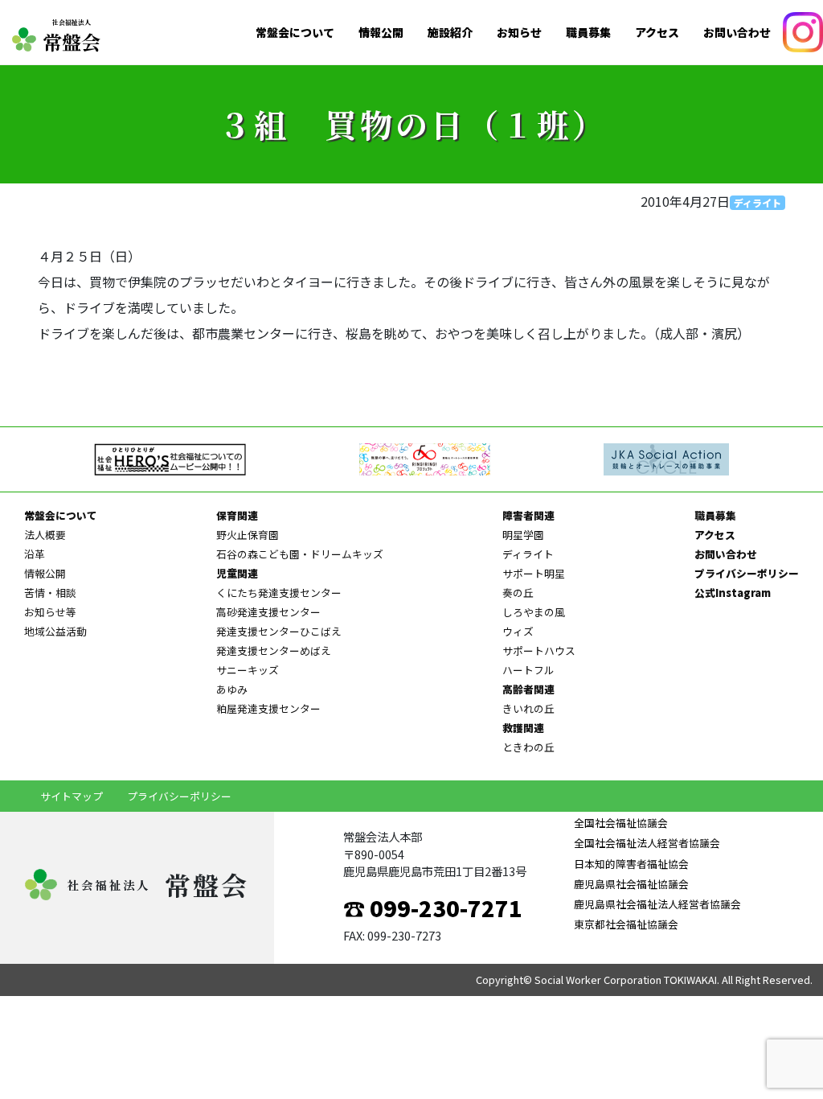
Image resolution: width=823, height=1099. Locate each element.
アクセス (657, 32)
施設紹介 (450, 32)
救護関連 (523, 727)
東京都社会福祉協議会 (626, 924)
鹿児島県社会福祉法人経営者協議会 (657, 904)
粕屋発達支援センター (268, 708)
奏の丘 (518, 592)
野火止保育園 (247, 534)
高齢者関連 (528, 689)
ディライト (757, 202)
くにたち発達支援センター (279, 592)
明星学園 (523, 534)
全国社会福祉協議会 (621, 822)
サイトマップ (71, 796)
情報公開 (380, 32)
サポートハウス (538, 650)
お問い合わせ (737, 32)
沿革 (34, 554)
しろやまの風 (533, 611)
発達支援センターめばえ (273, 650)
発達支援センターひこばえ (279, 631)
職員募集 (588, 32)
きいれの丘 (528, 708)
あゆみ (232, 689)
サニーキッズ (247, 669)
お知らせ (519, 32)
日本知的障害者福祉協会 (631, 863)
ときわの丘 (528, 747)
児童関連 (237, 573)
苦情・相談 (50, 592)
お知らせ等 (50, 611)
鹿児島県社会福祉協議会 (631, 883)
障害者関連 (528, 515)
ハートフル (528, 669)
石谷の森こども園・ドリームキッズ (299, 554)
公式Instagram (732, 592)
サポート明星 (533, 573)
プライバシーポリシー (746, 573)
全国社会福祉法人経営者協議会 (647, 842)
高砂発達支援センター (268, 611)
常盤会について (295, 32)
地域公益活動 (55, 631)
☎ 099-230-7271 (432, 907)
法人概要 (45, 534)
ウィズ (518, 631)
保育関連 (237, 515)
